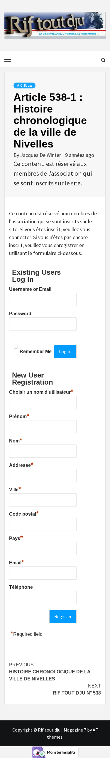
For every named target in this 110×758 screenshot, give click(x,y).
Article (24, 85)
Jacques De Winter (41, 155)
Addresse (21, 464)
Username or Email (30, 289)
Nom (15, 440)
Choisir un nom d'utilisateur (41, 391)
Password (20, 313)
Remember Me (36, 351)
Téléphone (21, 587)
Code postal (24, 513)
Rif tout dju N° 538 (77, 689)
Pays (16, 537)
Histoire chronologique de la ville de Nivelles (49, 671)
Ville (15, 489)
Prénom (19, 415)
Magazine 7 (75, 730)
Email (16, 562)
